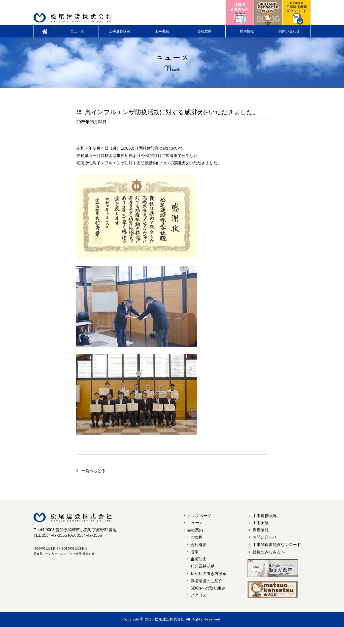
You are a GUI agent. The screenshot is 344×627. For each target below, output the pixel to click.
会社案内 (204, 31)
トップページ (199, 516)
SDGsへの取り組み (207, 588)
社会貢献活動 (202, 566)
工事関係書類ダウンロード (277, 544)
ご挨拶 (196, 537)
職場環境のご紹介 (206, 581)
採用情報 (247, 31)
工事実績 (162, 31)
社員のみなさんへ (269, 552)
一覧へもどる (93, 471)
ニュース (77, 31)
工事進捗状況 (119, 31)
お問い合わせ (289, 31)
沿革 (194, 552)
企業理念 (198, 559)
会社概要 (198, 544)
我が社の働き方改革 (208, 573)
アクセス (198, 595)
